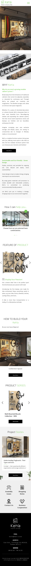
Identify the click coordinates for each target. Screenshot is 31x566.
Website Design (6, 558)
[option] (15, 28)
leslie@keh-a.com (15, 536)
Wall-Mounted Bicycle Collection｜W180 (13, 415)
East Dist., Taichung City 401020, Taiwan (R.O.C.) (15, 543)
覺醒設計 (25, 560)
